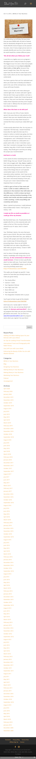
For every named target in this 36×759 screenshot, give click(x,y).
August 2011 (7, 673)
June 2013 (7, 611)
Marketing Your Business (11, 375)
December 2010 (8, 693)
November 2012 (8, 631)
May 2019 (7, 417)
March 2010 (7, 719)
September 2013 (9, 605)
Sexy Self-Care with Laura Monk (13, 348)
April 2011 (7, 682)
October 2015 (8, 534)
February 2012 (8, 656)
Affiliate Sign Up (14, 742)
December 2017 (8, 463)
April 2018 (7, 451)
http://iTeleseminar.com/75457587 (15, 301)
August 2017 (7, 474)
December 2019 (8, 397)
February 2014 (8, 591)
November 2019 (8, 400)
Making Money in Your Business (13, 370)
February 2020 (8, 391)
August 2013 (7, 608)
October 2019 (8, 403)
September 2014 (9, 571)
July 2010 (6, 708)
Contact (22, 742)
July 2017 (6, 477)
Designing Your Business (11, 367)
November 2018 (8, 431)
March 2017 (7, 485)
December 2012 (8, 628)
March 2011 (7, 685)
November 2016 (8, 497)
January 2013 (8, 625)
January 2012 (8, 659)
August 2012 (7, 639)
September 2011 (9, 671)
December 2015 (8, 528)
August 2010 (7, 705)
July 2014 (6, 577)
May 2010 (7, 713)
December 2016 (8, 494)
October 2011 (8, 668)
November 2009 (8, 731)
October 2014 (8, 568)
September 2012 (9, 636)
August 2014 (7, 574)
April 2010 (7, 716)
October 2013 (8, 602)
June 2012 (7, 645)
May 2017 (7, 483)
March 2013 (7, 619)
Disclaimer (8, 739)
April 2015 (7, 551)
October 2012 (8, 634)
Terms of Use (25, 739)
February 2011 (8, 688)
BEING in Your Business (20, 14)
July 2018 (6, 443)
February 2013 (8, 622)
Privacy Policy (16, 739)
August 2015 (7, 540)
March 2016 (7, 520)
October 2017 (8, 468)
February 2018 (8, 457)
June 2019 (7, 414)
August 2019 (7, 408)
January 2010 (8, 725)
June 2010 (7, 711)
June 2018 (7, 445)
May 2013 (7, 614)
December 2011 (8, 662)
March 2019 (7, 423)
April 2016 (7, 517)
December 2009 (8, 728)
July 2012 (6, 642)
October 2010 (8, 699)
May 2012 (7, 648)
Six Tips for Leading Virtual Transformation (17, 340)
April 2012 (7, 651)
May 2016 (7, 514)
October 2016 (8, 500)
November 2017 (8, 465)
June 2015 (7, 545)
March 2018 (7, 454)
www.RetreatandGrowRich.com (13, 316)
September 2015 (9, 537)
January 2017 (8, 491)
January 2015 (8, 559)
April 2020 (7, 388)
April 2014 (7, 585)
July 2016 (6, 508)
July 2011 (6, 676)
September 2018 (9, 437)
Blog (5, 364)
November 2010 (8, 696)
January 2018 (8, 460)
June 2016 (7, 511)
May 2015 (7, 548)
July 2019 (6, 411)
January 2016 (8, 525)
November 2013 (8, 599)
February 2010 (8, 722)
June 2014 (7, 579)
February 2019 (8, 426)
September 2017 (9, 471)
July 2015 (6, 542)
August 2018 (7, 440)
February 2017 (8, 488)
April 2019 (7, 420)
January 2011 (8, 691)
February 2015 (8, 557)
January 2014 (8, 594)
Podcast (6, 378)
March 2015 (7, 554)
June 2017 (7, 480)
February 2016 (8, 522)
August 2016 (7, 505)
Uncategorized (8, 381)
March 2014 (7, 588)
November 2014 (8, 565)
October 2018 (8, 434)
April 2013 (7, 616)
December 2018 (8, 428)
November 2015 (8, 531)
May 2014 (7, 582)
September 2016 (9, 502)
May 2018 (7, 448)
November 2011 (8, 665)
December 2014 (8, 562)
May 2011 (7, 679)
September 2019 (9, 406)
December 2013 (8, 597)
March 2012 (7, 654)
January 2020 (8, 394)
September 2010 (9, 702)
